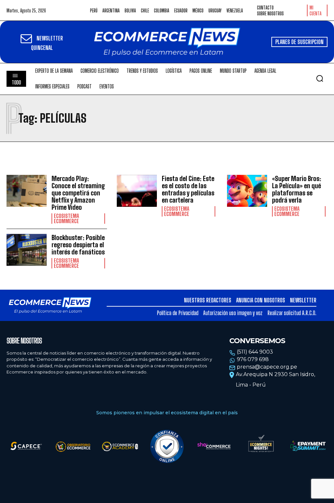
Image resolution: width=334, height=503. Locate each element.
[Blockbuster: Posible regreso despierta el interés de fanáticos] (27, 250)
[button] (319, 78)
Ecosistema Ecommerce (66, 218)
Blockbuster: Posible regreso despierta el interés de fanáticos (78, 245)
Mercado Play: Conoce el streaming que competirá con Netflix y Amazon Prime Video (78, 193)
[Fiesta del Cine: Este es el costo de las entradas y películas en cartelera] (137, 191)
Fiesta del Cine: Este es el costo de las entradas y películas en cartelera (188, 189)
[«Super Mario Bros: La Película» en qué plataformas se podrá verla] (247, 191)
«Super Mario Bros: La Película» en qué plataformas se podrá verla (296, 189)
